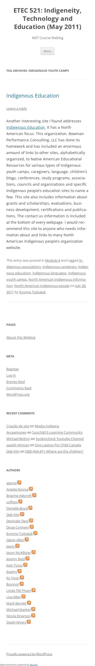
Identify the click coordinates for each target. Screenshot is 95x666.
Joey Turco (14, 565)
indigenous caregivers (59, 266)
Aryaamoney (16, 432)
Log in (11, 375)
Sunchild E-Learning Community (57, 432)
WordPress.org (18, 394)
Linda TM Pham (18, 590)
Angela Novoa (17, 489)
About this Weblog (20, 337)
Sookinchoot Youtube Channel (60, 438)
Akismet (34, 664)
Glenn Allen (15, 540)
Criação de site (17, 426)
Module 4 (52, 260)
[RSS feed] (19, 483)
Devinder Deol (17, 521)
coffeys (12, 502)
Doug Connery (17, 527)
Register (12, 369)
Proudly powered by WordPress (29, 654)
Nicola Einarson (18, 616)
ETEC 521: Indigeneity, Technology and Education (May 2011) (47, 18)
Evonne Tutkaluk (32, 292)
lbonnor (12, 584)
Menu (47, 51)
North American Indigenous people (41, 285)
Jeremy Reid (15, 559)
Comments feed (18, 388)
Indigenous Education (32, 95)
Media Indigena (47, 426)
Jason (11, 546)
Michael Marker (18, 609)
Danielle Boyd (17, 508)
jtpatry (11, 571)
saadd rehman (17, 445)
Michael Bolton (18, 438)
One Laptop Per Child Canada (58, 445)
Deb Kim (13, 451)
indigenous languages (49, 273)
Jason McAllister (18, 552)
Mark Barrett (16, 603)
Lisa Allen (13, 597)
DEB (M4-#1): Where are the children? (54, 451)
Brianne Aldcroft (19, 495)
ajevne (11, 483)
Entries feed (15, 381)
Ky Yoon (12, 578)
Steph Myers (16, 622)
